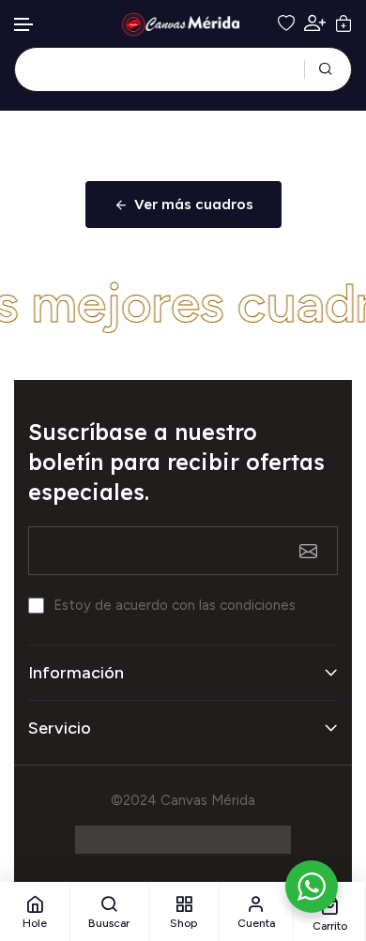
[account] (315, 23)
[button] (24, 25)
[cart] (343, 23)
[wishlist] (286, 23)
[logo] (183, 24)
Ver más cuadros (193, 204)
